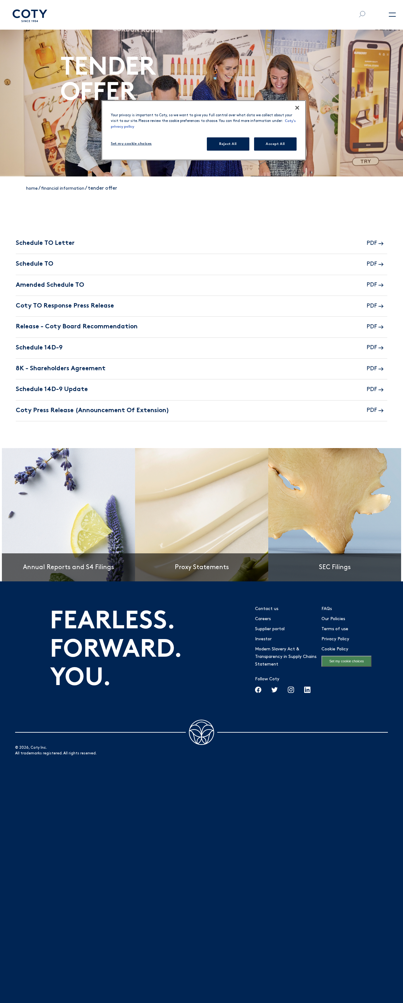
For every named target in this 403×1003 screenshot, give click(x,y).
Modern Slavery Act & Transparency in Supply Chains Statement (285, 657)
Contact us (266, 609)
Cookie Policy (334, 649)
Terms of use (334, 629)
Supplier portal (270, 629)
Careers (263, 619)
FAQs (326, 609)
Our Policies (333, 619)
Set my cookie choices (346, 661)
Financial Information (62, 188)
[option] (68, 514)
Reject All (228, 143)
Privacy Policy (335, 639)
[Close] (297, 108)
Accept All (275, 143)
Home (32, 188)
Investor (263, 639)
